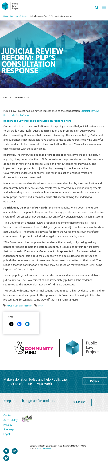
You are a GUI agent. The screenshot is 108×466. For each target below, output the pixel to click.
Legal (6, 434)
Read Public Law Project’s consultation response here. (37, 121)
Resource (28, 306)
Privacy (7, 425)
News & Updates (15, 306)
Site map (8, 429)
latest (40, 306)
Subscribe (79, 402)
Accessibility (10, 420)
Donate (94, 381)
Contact (8, 415)
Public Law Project (44, 449)
